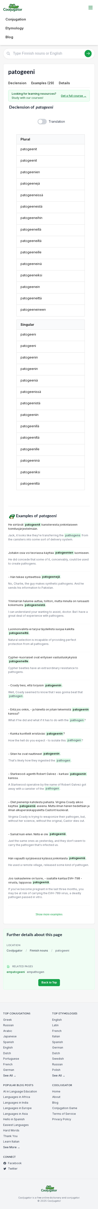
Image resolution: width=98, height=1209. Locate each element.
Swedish (58, 1058)
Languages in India (15, 1102)
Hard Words (11, 1130)
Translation (57, 121)
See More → (11, 1147)
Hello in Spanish (14, 1119)
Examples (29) (42, 83)
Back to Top (49, 982)
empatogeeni (25, 972)
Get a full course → (73, 95)
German (8, 1070)
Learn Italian (11, 1141)
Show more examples (49, 914)
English (8, 1047)
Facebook (15, 1163)
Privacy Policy (61, 1119)
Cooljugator (15, 950)
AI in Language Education (20, 1091)
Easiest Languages (16, 1125)
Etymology (14, 28)
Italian (56, 1036)
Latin (55, 1025)
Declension (17, 83)
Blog (9, 37)
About (56, 1097)
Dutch (7, 1053)
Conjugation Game (64, 1108)
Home (56, 1091)
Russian (8, 1025)
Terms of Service (64, 1113)
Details (64, 83)
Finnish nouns (39, 950)
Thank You (10, 1136)
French (8, 1064)
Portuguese (11, 1058)
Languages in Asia (15, 1113)
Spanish (8, 1042)
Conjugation (15, 19)
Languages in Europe (17, 1108)
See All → (9, 1075)
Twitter (13, 1168)
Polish (56, 1070)
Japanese (10, 1036)
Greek (7, 1019)
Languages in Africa (16, 1097)
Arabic (7, 1031)
